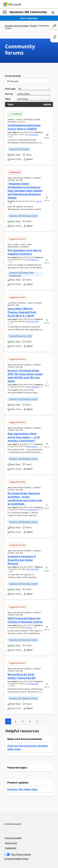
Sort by (9, 93)
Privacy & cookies (13, 837)
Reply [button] (18, 155)
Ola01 (29, 627)
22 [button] (10, 262)
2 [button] (42, 387)
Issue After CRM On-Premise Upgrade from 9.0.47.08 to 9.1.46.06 (22, 312)
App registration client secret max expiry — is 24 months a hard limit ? (24, 437)
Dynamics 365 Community (28, 12)
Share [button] (18, 159)
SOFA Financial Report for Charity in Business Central (25, 620)
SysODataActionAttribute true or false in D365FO (24, 127)
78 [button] (10, 203)
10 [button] (10, 324)
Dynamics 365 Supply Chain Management (21, 274)
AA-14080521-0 (33, 259)
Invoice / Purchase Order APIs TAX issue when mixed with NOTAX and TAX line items (25, 376)
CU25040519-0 (33, 509)
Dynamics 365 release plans (22, 789)
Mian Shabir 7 (32, 446)
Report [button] (30, 159)
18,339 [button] (12, 686)
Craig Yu (39, 201)
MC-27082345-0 (33, 387)
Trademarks (10, 847)
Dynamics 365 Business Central (23, 215)
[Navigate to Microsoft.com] (12, 4)
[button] (53, 12)
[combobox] (29, 81)
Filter (8, 98)
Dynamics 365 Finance (19, 149)
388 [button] (11, 571)
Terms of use (11, 843)
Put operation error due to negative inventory (24, 252)
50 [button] (41, 446)
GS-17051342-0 (33, 569)
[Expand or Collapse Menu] (4, 12)
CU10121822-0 (33, 134)
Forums (33, 25)
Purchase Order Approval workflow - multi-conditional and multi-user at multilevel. (25, 499)
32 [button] (35, 627)
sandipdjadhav (33, 684)
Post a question (29, 18)
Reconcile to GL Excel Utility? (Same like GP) (22, 676)
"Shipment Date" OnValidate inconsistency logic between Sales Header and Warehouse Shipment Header (25, 190)
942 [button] (11, 137)
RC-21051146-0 (33, 321)
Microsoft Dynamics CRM (20, 336)
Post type (10, 88)
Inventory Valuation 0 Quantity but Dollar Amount (22, 560)
